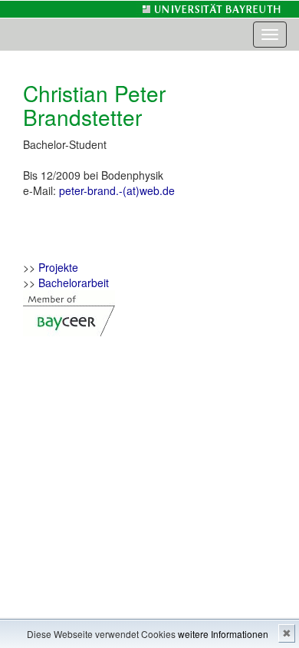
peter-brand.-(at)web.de (117, 190)
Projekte (58, 267)
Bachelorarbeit (73, 282)
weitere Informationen (223, 633)
